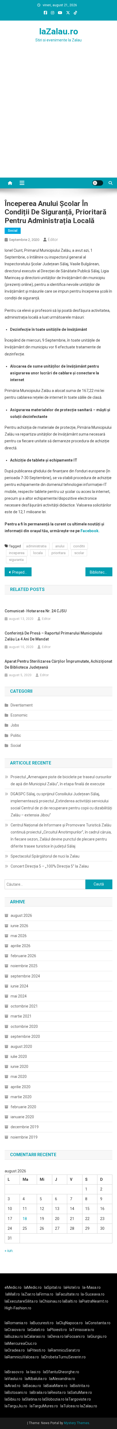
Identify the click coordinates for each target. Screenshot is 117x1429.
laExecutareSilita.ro (21, 1301)
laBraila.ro (38, 1392)
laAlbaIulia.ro (36, 1378)
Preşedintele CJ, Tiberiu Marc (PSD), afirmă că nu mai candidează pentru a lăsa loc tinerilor (22, 572)
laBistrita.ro (80, 1386)
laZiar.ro (28, 1294)
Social (12, 231)
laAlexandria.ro (62, 1378)
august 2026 (21, 915)
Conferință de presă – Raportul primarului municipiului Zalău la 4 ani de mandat (53, 636)
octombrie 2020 (24, 1026)
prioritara (58, 553)
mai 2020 (19, 1076)
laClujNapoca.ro (69, 1323)
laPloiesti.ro (57, 1329)
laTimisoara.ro (81, 1329)
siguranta (16, 560)
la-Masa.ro (91, 1287)
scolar (79, 553)
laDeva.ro (56, 1336)
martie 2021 (21, 1016)
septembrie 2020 (25, 1036)
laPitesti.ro (36, 1350)
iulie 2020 (19, 1056)
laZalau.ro (58, 31)
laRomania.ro (16, 1323)
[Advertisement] (58, 116)
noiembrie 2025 (24, 966)
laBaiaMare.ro (55, 1386)
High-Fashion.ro (18, 1308)
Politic (16, 735)
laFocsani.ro (74, 1336)
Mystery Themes (76, 1423)
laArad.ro (12, 1386)
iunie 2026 (19, 926)
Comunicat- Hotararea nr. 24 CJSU (35, 611)
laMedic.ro (33, 1287)
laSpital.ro (52, 1287)
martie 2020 (21, 1097)
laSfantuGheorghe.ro (61, 1372)
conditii (79, 546)
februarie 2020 (23, 1107)
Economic (19, 715)
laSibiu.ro (12, 1399)
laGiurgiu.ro (97, 1336)
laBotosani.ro (16, 1392)
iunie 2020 (19, 1066)
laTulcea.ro (70, 1406)
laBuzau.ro (14, 1336)
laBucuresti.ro (42, 1323)
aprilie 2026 (20, 946)
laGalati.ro (36, 1329)
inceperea (16, 553)
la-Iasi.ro (33, 1372)
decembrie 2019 (25, 1127)
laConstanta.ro (97, 1323)
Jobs (15, 725)
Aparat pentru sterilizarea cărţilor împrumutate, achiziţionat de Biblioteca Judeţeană (58, 664)
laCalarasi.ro (34, 1336)
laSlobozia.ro (53, 1399)
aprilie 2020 (20, 1087)
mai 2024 (19, 996)
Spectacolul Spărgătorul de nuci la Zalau (45, 856)
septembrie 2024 (25, 976)
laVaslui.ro (15, 1378)
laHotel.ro (72, 1287)
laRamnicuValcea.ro (22, 1357)
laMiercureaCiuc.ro (21, 1343)
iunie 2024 (19, 986)
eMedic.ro (13, 1287)
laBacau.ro (32, 1386)
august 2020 (21, 1046)
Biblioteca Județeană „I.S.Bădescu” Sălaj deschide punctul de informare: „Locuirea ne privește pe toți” (101, 572)
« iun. (9, 1250)
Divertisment (22, 705)
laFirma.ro (44, 1294)
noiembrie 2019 (24, 1137)
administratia (36, 546)
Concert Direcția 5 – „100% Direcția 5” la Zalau (50, 866)
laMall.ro (12, 1294)
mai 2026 (19, 936)
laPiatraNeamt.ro (93, 1301)
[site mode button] (97, 183)
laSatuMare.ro (79, 1392)
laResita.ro (57, 1392)
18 (25, 1219)
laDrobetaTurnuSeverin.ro (63, 1357)
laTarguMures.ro (44, 1406)
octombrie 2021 (24, 1006)
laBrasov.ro (14, 1372)
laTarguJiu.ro (17, 1406)
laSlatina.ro (31, 1399)
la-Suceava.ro (92, 1294)
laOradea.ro (15, 1350)
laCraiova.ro (15, 1329)
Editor (53, 239)
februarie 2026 (23, 956)
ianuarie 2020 (22, 1117)
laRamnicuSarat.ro (64, 1350)
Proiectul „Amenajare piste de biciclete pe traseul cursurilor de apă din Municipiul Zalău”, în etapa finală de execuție (61, 780)
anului (59, 546)
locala (38, 553)
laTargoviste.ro (78, 1399)
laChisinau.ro (50, 1301)
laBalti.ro (69, 1301)
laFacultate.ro (67, 1294)
